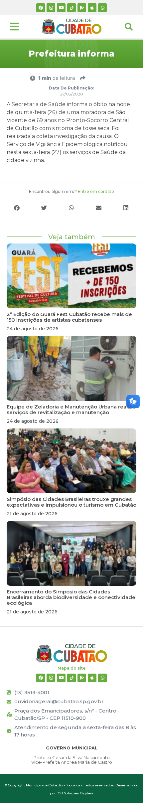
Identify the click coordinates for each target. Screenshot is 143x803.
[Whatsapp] (102, 7)
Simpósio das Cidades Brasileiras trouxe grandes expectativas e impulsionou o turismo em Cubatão (71, 502)
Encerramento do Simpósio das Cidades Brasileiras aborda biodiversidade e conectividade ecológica (71, 597)
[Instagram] (51, 7)
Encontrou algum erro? (71, 191)
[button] (17, 207)
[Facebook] (40, 7)
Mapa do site (71, 668)
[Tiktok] (71, 7)
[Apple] (92, 7)
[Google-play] (81, 7)
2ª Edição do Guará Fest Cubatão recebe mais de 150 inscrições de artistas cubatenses (69, 317)
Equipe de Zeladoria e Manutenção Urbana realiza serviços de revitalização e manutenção (71, 409)
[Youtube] (61, 7)
